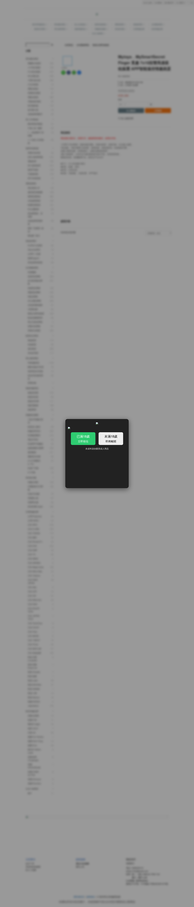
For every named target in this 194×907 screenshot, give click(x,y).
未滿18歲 (110, 438)
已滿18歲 (83, 438)
